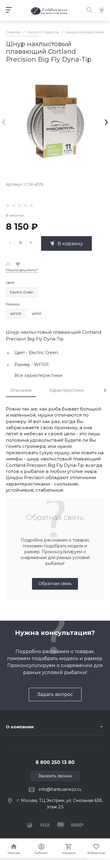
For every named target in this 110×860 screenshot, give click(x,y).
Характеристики (66, 390)
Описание (21, 390)
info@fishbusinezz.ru (60, 789)
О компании (20, 727)
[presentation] (3, 121)
